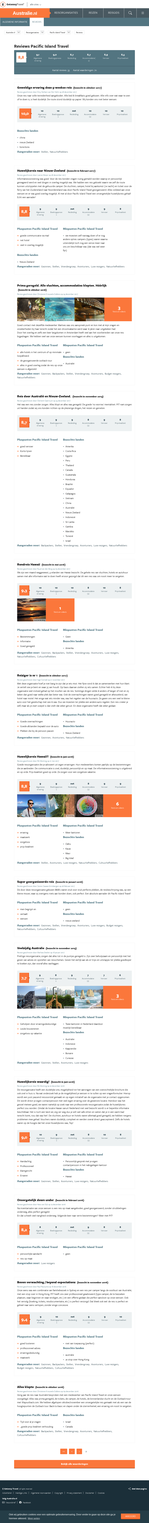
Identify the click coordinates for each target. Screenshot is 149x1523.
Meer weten (34, 1518)
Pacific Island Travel (57, 32)
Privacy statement (74, 1492)
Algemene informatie (14, 22)
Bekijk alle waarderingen (74, 1464)
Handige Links (21, 1492)
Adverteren (7, 1492)
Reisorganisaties (32, 32)
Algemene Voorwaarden (41, 1492)
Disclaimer (89, 1492)
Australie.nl (10, 32)
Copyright (59, 1492)
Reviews (36, 22)
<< (64, 1451)
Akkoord (130, 1516)
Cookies (101, 1492)
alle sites (34, 4)
